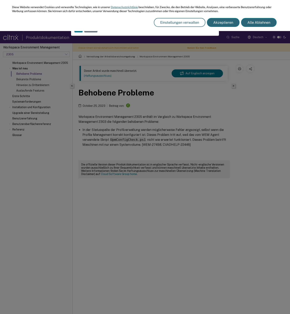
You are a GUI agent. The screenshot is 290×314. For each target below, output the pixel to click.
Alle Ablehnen (258, 22)
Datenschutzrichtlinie (124, 7)
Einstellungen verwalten (179, 22)
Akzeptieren (223, 22)
